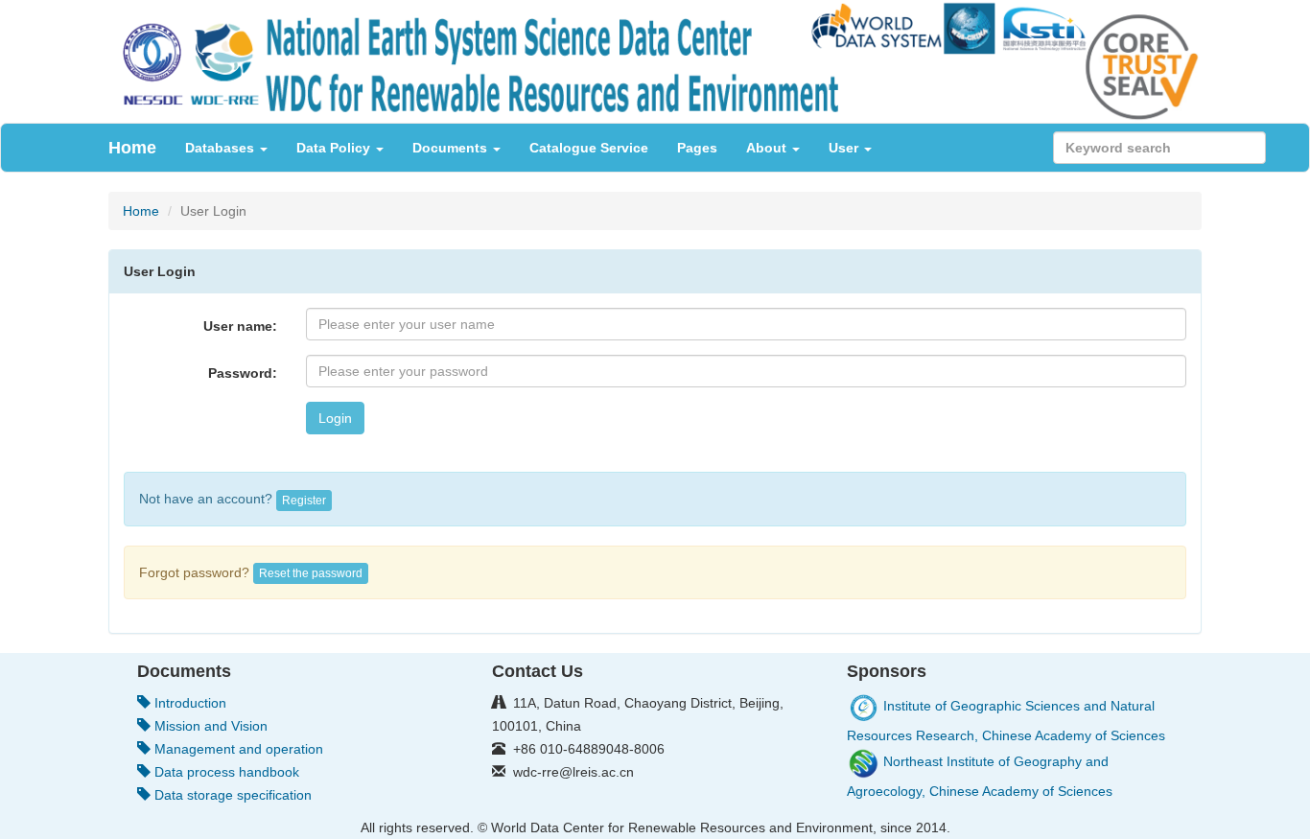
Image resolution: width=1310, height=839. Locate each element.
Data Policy (335, 147)
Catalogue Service (588, 147)
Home (132, 147)
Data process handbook (225, 772)
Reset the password (311, 573)
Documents (451, 147)
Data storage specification (231, 795)
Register (304, 500)
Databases (221, 147)
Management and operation (237, 749)
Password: (242, 373)
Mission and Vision (209, 726)
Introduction (188, 703)
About (768, 147)
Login (335, 418)
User (845, 147)
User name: (240, 326)
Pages (697, 147)
